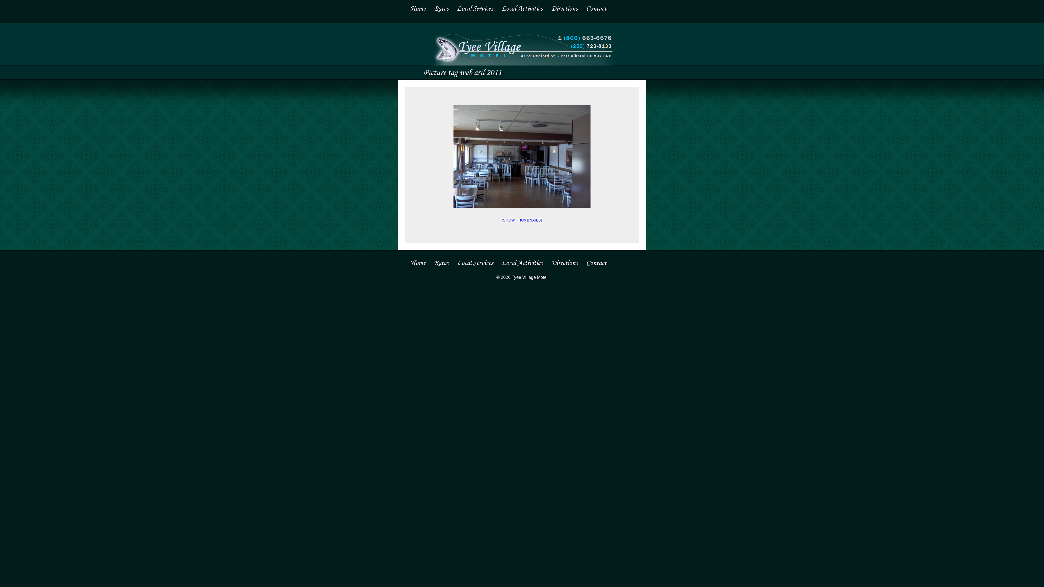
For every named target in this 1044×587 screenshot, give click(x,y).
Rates (441, 8)
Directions (564, 8)
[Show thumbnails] (522, 220)
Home (418, 8)
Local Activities (522, 8)
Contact (596, 8)
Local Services (475, 8)
